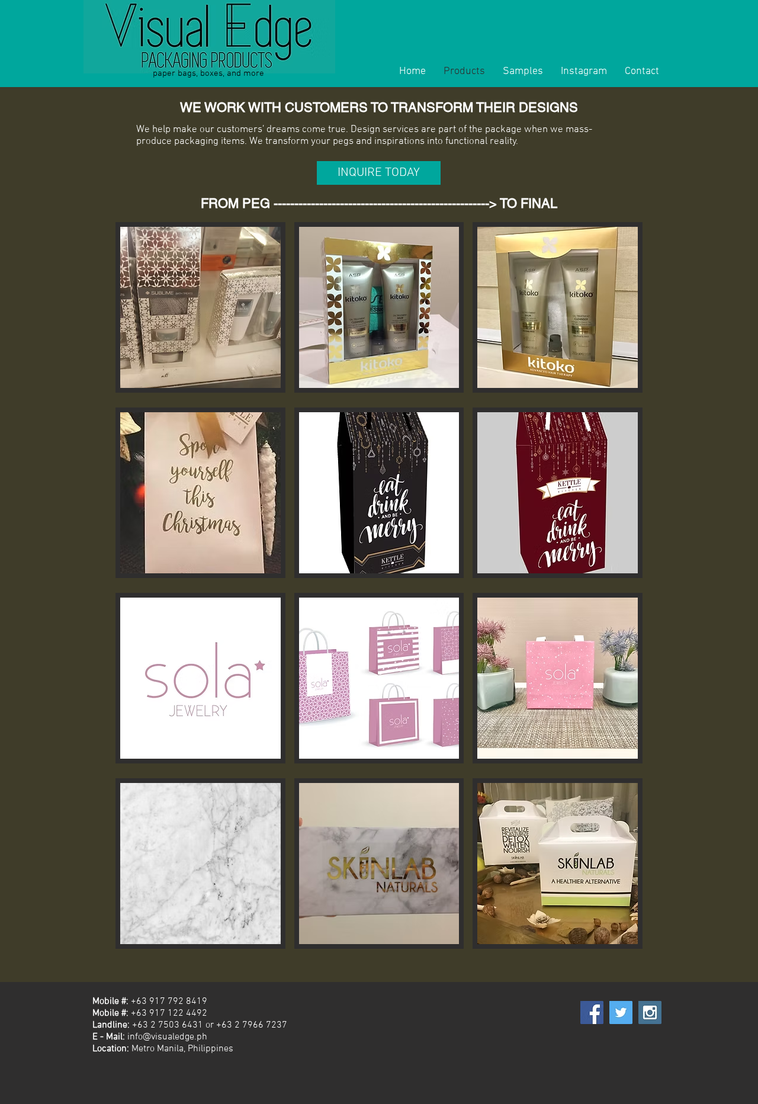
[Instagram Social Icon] (649, 1012)
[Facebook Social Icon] (591, 1012)
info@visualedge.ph (167, 1037)
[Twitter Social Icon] (620, 1012)
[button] (200, 307)
